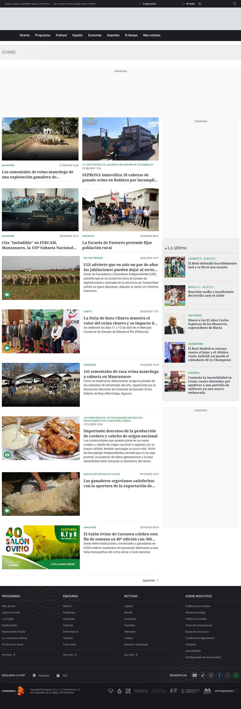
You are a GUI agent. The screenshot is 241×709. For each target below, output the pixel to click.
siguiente (149, 580)
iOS (64, 675)
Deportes (113, 35)
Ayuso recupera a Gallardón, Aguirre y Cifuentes (27, 4)
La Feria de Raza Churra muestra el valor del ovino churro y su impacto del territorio (121, 323)
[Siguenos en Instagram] (211, 675)
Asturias (68, 638)
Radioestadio (9, 625)
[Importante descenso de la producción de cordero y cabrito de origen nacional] (41, 438)
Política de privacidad (197, 606)
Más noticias (151, 35)
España (77, 35)
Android (43, 675)
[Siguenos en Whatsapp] (236, 675)
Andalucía (69, 618)
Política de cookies (196, 618)
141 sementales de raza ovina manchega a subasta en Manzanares (121, 374)
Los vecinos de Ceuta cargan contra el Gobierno (75, 4)
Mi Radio (190, 4)
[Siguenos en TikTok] (203, 675)
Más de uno (8, 606)
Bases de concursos (197, 631)
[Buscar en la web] (234, 3)
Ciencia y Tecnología (136, 644)
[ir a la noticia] (175, 267)
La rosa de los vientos (14, 638)
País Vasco (69, 644)
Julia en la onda (11, 612)
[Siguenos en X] (227, 675)
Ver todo (7, 655)
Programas (42, 35)
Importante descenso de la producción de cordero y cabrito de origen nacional (121, 433)
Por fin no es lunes (12, 644)
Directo (25, 35)
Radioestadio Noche (13, 631)
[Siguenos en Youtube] (194, 675)
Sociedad (129, 625)
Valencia (68, 625)
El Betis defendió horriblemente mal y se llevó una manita (212, 265)
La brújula (8, 618)
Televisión (130, 631)
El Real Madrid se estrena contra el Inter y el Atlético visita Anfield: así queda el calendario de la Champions (209, 354)
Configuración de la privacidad (203, 657)
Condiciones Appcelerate (199, 638)
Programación (149, 4)
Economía (94, 35)
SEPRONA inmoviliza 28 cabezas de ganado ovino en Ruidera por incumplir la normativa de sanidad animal (119, 180)
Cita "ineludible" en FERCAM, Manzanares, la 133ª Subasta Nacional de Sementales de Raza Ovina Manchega (39, 247)
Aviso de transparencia (198, 625)
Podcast (61, 35)
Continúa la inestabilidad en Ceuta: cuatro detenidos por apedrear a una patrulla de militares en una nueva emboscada (210, 385)
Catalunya (69, 612)
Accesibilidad (193, 650)
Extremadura (70, 631)
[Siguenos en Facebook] (219, 675)
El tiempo (131, 35)
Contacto (190, 644)
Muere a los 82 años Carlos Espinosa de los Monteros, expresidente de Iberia (208, 324)
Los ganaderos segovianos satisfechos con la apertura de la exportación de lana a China (119, 485)
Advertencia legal (195, 612)
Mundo (128, 612)
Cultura (128, 638)
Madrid (67, 606)
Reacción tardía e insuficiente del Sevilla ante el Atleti (211, 294)
